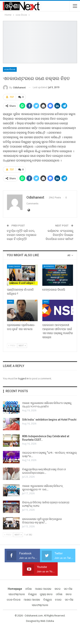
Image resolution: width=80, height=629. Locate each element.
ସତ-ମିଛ (68, 588)
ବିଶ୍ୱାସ (32, 594)
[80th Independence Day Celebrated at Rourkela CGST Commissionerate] (11, 440)
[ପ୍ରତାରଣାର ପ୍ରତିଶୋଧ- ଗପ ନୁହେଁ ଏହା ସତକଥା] (22, 310)
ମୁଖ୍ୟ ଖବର (46, 594)
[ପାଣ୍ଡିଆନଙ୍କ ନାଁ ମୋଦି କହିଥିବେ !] (22, 275)
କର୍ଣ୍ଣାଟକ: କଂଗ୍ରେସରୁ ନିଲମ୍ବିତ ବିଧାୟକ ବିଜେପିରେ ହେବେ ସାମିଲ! (59, 235)
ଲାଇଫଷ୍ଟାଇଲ (17, 594)
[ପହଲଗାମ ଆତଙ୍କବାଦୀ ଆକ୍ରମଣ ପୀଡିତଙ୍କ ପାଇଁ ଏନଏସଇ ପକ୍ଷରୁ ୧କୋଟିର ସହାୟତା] (57, 310)
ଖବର (10, 301)
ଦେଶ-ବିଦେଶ (9, 69)
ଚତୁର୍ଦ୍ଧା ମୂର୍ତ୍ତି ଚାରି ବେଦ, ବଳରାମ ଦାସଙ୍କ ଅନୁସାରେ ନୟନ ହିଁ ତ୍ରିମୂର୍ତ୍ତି (21, 235)
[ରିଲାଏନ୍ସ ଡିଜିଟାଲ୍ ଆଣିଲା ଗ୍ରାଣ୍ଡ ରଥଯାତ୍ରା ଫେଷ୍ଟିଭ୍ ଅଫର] (11, 507)
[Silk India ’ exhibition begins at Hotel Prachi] (11, 424)
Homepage (15, 588)
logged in (23, 378)
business (49, 266)
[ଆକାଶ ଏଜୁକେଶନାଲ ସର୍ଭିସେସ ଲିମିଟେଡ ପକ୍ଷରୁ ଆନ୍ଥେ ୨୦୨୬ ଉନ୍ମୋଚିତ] (11, 407)
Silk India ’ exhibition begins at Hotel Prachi (49, 419)
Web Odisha (47, 621)
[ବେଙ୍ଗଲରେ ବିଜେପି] (57, 275)
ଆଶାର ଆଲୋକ (14, 266)
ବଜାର (58, 599)
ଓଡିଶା (28, 588)
